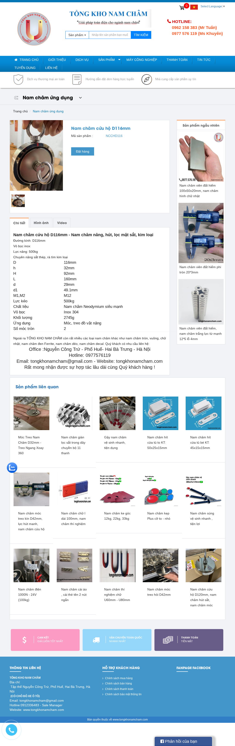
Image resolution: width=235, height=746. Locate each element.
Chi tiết (19, 222)
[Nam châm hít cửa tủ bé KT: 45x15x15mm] (203, 413)
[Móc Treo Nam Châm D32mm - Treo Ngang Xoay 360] (31, 413)
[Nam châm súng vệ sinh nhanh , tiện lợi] (203, 489)
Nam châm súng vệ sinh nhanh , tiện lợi (202, 518)
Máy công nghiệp (141, 60)
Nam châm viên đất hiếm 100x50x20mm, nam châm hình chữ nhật (198, 191)
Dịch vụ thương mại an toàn (45, 79)
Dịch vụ (82, 60)
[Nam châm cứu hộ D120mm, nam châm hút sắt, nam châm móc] (203, 565)
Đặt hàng (82, 151)
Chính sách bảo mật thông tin (123, 694)
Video (62, 222)
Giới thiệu (57, 60)
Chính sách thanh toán (118, 689)
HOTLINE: (182, 21)
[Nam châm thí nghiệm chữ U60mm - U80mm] (117, 565)
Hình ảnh (41, 222)
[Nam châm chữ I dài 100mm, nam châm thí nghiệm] (74, 489)
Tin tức (203, 60)
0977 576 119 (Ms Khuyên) (197, 33)
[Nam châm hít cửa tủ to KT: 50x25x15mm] (161, 413)
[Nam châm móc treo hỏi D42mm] (161, 565)
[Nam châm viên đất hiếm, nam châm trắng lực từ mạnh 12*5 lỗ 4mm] (201, 301)
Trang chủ (29, 60)
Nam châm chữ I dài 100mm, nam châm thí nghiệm (73, 518)
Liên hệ (51, 68)
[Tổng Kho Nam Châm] (34, 29)
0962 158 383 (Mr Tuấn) (194, 27)
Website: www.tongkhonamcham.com (37, 710)
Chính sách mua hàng (118, 678)
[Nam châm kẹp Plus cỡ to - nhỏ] (161, 489)
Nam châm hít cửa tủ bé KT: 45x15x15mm (200, 442)
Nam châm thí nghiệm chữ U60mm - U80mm (117, 594)
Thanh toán (177, 60)
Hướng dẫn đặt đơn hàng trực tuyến (109, 79)
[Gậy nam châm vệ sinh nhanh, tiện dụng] (117, 413)
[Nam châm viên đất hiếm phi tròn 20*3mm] (201, 232)
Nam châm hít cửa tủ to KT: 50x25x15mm (157, 442)
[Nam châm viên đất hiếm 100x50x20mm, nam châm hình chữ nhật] (201, 156)
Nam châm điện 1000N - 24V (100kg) (29, 594)
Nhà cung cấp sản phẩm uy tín (175, 79)
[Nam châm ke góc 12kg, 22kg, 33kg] (117, 489)
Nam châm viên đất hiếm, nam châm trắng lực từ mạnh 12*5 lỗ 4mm (200, 333)
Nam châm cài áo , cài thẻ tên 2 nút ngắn (74, 594)
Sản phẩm (106, 60)
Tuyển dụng (25, 68)
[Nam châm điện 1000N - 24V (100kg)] (31, 565)
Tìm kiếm (141, 35)
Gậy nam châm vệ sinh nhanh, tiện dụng (115, 442)
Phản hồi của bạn (180, 741)
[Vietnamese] (194, 7)
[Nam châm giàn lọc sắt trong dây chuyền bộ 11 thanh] (74, 413)
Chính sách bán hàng (118, 683)
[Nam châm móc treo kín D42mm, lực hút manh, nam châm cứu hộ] (31, 489)
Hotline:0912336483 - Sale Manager (36, 705)
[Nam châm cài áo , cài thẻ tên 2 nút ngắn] (74, 565)
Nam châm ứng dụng (48, 111)
